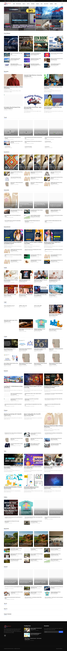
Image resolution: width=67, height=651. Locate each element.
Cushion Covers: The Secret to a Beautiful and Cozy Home (11, 167)
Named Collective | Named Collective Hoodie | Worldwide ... (25, 364)
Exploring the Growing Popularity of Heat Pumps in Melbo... (12, 598)
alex (36, 18)
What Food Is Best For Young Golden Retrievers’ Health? (36, 592)
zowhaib (20, 331)
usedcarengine (47, 216)
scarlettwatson (26, 109)
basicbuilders (36, 583)
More (55, 3)
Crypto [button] (28, 3)
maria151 (52, 440)
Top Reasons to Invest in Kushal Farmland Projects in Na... (56, 554)
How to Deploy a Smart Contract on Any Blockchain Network (11, 364)
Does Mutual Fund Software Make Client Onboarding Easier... (56, 444)
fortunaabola (5, 109)
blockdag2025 (6, 351)
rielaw (50, 316)
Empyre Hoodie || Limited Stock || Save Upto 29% (26, 167)
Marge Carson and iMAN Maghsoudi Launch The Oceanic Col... (41, 27)
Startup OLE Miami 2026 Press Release (57, 53)
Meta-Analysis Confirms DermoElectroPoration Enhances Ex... (16, 64)
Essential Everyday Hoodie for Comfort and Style (17, 444)
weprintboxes (12, 143)
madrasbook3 (6, 244)
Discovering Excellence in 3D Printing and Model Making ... (13, 467)
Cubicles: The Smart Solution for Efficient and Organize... (10, 582)
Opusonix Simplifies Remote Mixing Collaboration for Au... (56, 28)
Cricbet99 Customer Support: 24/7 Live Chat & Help (33, 387)
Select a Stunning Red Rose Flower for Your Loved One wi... (16, 394)
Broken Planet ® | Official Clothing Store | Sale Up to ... (17, 183)
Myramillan (26, 250)
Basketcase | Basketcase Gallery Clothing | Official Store (13, 87)
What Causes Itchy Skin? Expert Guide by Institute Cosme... (25, 295)
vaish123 (32, 550)
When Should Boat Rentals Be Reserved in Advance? (57, 587)
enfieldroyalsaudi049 (6, 282)
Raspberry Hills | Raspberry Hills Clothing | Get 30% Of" (11, 205)
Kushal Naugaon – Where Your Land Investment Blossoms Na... (11, 544)
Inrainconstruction (53, 550)
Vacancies (50, 331)
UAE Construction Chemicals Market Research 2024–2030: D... (56, 559)
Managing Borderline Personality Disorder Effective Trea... (54, 280)
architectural (32, 555)
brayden (5, 322)
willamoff (5, 489)
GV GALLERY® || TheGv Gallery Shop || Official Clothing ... (17, 399)
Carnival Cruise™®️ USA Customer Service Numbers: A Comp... (53, 138)
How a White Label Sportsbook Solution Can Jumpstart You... (32, 467)
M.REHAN (52, 179)
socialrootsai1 (26, 489)
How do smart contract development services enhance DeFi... (25, 349)
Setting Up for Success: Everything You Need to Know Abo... (53, 467)
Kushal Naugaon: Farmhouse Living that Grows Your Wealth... (16, 549)
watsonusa (32, 445)
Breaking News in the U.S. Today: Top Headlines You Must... (10, 511)
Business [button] (32, 3)
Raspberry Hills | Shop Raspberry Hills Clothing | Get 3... (36, 178)
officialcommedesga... (13, 178)
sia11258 (51, 514)
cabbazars (46, 142)
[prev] (5, 18)
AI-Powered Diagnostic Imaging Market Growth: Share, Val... (33, 404)
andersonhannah (7, 599)
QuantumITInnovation (53, 583)
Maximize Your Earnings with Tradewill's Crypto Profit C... (12, 414)
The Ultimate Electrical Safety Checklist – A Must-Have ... (17, 592)
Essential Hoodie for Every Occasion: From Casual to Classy (36, 521)
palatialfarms (6, 545)
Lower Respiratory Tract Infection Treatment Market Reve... (54, 393)
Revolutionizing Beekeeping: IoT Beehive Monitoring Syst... (13, 487)
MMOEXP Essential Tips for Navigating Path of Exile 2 (33, 249)
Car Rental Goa (47, 146)
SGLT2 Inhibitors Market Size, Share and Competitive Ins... (40, 295)
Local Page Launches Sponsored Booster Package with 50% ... (36, 54)
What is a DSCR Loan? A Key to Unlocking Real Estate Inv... (35, 444)
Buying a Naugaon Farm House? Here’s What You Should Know (26, 544)
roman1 (45, 469)
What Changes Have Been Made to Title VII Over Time (26, 329)
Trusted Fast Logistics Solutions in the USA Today (16, 142)
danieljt (20, 351)
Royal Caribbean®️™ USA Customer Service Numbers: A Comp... (33, 142)
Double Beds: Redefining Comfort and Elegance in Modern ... (36, 559)
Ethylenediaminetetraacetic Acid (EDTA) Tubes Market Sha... (13, 404)
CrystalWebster (7, 588)
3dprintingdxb (6, 469)
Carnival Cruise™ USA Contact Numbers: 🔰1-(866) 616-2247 (56, 133)
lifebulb (35, 282)
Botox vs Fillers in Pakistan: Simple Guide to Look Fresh (10, 295)
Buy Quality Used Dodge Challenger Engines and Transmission (32, 221)
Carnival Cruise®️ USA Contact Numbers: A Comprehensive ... (26, 133)
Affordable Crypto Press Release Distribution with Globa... (10, 48)
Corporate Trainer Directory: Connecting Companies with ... (33, 76)
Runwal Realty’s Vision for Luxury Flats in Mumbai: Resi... (37, 549)
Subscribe (60, 631)
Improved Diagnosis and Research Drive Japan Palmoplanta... (12, 521)
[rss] (5, 635)
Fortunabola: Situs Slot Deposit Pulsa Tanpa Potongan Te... (12, 108)
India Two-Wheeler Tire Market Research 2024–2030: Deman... (35, 216)
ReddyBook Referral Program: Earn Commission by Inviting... (51, 387)
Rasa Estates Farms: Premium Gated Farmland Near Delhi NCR (16, 559)
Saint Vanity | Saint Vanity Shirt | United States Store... (17, 439)
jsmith (45, 109)
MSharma (6, 583)
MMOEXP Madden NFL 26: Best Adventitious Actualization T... (54, 250)
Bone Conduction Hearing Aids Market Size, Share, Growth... (52, 517)
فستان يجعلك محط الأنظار (23, 305)
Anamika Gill (45, 89)
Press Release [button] (18, 3)
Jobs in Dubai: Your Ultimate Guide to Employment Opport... (55, 329)
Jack (50, 545)
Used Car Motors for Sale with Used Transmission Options (54, 215)
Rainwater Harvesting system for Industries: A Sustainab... (56, 549)
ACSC (19, 282)
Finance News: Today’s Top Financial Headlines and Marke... (13, 216)
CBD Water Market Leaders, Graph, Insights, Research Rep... (33, 394)
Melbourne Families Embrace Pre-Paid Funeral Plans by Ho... (57, 59)
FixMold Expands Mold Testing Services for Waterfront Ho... (15, 59)
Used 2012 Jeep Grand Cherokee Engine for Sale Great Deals (26, 204)
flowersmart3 (12, 395)
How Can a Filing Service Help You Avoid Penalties (36, 433)
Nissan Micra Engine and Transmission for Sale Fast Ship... (40, 204)
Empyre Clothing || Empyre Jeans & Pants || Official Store (56, 255)
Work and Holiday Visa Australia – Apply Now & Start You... (32, 108)
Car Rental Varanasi (48, 141)
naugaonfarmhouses (13, 550)
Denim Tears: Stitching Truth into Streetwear (56, 172)
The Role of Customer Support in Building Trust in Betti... (33, 243)
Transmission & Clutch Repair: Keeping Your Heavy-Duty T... (37, 210)
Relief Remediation (33, 588)
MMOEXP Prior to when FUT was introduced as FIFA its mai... (13, 255)
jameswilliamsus (33, 217)
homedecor (12, 555)
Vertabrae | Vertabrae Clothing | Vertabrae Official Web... (39, 329)
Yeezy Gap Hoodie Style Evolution (16, 177)
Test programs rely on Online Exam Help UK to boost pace (53, 108)
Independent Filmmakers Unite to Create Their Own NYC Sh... (36, 59)
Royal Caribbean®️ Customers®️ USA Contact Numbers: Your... (33, 138)
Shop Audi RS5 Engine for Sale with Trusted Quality (13, 220)
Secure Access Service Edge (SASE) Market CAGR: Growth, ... (52, 404)
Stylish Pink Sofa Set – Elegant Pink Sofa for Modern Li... (26, 582)
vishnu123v (21, 583)
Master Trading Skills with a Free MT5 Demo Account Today (32, 414)
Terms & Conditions (59, 648)
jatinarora (12, 561)
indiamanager (26, 77)
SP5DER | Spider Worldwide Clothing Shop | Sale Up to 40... (56, 183)
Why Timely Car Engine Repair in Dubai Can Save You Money (17, 210)
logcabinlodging (53, 588)
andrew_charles (7, 134)
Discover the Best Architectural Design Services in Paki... (37, 554)
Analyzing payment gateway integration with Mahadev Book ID (13, 243)
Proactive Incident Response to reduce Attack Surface (52, 487)
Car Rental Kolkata (7, 146)
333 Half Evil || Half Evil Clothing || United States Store (36, 260)
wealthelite (52, 445)
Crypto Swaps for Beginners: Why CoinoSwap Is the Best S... (40, 349)
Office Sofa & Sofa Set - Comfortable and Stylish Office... (33, 597)
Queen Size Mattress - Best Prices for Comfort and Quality (54, 597)
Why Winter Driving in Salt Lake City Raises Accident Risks (56, 439)
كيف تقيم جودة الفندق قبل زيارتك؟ (9, 305)
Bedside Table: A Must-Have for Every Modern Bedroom (16, 554)
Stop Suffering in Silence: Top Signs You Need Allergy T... (55, 295)
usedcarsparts (6, 221)
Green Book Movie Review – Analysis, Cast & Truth (40, 49)
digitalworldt (26, 518)
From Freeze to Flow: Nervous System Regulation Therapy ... (14, 587)
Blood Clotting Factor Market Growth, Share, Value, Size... (54, 398)
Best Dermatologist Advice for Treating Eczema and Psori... (11, 280)
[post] (19, 19)
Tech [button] (41, 3)
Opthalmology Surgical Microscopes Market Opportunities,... (31, 399)
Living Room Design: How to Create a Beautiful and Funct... (56, 544)
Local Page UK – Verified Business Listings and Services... (13, 387)
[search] (62, 4)
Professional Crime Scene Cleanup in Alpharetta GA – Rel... (36, 587)
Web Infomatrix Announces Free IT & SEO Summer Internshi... (55, 48)
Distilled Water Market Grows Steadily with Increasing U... (55, 512)
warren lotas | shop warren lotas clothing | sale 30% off (24, 280)
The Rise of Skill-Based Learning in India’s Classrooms (53, 87)
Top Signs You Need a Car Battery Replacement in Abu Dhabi (53, 221)
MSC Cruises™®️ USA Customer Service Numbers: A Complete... (13, 138)
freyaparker (5, 89)
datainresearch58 (27, 395)
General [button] (51, 3)
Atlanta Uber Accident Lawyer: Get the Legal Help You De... (10, 321)
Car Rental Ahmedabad (28, 146)
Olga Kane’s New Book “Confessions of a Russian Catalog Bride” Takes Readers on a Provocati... (48, 17)
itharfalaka (46, 222)
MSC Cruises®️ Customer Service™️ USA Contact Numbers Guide (10, 132)
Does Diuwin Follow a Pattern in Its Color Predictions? (36, 255)
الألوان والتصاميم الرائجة (37, 305)
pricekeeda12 (6, 217)
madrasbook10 (46, 244)
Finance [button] (37, 3)
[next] (34, 18)
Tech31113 (25, 469)
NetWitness (45, 489)
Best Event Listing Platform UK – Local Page (16, 54)
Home (14, 3)
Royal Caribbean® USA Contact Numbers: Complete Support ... (41, 133)
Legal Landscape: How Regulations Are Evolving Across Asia (57, 260)
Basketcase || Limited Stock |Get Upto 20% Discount (36, 172)
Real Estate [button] (46, 3)
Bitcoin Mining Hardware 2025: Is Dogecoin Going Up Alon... (10, 349)
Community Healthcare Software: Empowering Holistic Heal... (31, 487)
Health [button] (24, 3)
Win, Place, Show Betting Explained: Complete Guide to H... (25, 48)
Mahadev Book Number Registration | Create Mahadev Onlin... (52, 243)
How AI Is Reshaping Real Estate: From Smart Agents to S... (55, 581)
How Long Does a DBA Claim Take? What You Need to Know (55, 315)
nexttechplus (6, 514)
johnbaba (35, 351)
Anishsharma (32, 256)
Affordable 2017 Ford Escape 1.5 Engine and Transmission (55, 205)
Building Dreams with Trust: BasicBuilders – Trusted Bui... (40, 582)
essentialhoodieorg (13, 445)
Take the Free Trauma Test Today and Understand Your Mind (40, 280)
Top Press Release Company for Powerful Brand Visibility (56, 64)
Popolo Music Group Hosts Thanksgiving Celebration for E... (36, 64)
